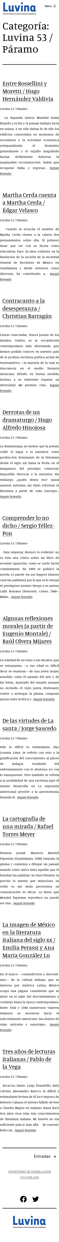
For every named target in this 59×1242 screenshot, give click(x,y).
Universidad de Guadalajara (29, 1171)
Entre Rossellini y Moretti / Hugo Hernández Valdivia (27, 91)
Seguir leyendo (10, 496)
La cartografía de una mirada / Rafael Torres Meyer (27, 826)
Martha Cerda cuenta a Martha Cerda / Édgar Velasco (29, 202)
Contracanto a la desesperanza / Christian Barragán (27, 308)
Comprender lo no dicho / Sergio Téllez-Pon (28, 525)
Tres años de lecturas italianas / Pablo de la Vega (28, 1059)
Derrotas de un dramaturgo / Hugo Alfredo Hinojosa (27, 419)
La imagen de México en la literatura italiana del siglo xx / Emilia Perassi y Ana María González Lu (28, 940)
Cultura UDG (29, 1177)
